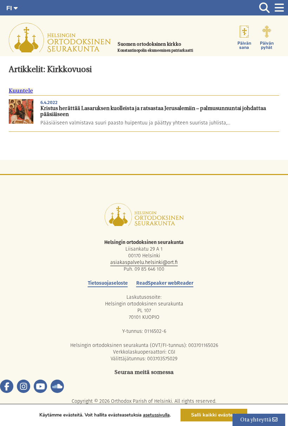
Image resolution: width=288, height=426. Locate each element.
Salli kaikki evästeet (214, 415)
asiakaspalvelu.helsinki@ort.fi (144, 262)
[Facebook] (6, 386)
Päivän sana (244, 45)
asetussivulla (156, 415)
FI (10, 8)
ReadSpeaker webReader (165, 282)
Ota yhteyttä (256, 420)
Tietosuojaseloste (108, 282)
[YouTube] (40, 386)
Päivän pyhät (267, 45)
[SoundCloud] (57, 386)
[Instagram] (23, 386)
